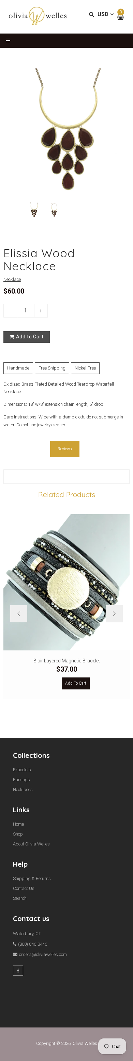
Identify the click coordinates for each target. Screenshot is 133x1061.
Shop (18, 834)
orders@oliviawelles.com (43, 954)
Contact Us (23, 888)
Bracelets (22, 769)
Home (18, 824)
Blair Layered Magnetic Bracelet (66, 660)
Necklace (12, 279)
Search (20, 898)
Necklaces (23, 789)
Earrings (21, 779)
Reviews (65, 449)
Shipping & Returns (32, 878)
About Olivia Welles (31, 843)
